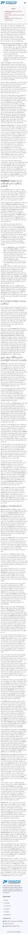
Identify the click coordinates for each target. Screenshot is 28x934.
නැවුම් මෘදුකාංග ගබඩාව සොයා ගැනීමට (14, 15)
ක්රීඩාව (7, 16)
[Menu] (25, 3)
